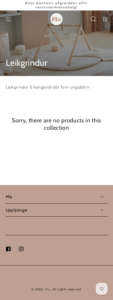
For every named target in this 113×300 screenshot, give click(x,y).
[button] (93, 19)
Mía (47, 289)
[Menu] (8, 19)
